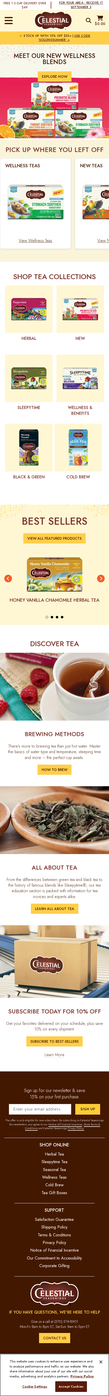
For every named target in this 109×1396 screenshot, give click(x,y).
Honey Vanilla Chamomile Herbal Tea (54, 600)
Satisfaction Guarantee (54, 1219)
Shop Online (54, 1145)
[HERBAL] (28, 309)
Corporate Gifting (54, 1266)
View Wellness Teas (35, 241)
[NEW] (80, 309)
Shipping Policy (54, 1227)
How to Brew (54, 769)
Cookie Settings (34, 1386)
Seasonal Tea (54, 1170)
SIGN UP (87, 1109)
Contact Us (54, 1338)
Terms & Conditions (54, 1235)
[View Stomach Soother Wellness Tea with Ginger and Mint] (35, 202)
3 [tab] (57, 617)
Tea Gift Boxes (54, 1193)
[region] (54, 1375)
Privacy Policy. (76, 1128)
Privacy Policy (54, 1243)
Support (54, 1210)
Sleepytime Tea (54, 1162)
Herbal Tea (54, 1154)
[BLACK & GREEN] (28, 447)
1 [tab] (47, 617)
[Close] (100, 1362)
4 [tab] (62, 617)
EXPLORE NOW (54, 76)
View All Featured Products (54, 538)
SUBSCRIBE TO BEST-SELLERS (54, 1041)
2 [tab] (52, 617)
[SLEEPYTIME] (28, 378)
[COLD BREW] (78, 447)
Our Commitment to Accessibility (54, 1258)
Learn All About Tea (54, 908)
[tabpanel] (54, 578)
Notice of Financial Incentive (65, 1124)
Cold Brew (54, 1185)
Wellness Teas (54, 1177)
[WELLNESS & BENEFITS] (80, 378)
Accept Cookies (71, 1386)
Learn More (54, 1055)
